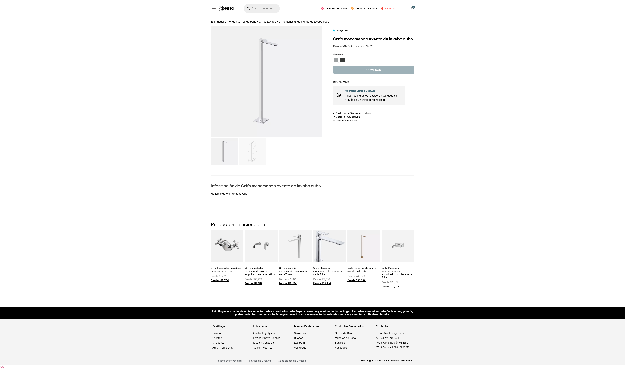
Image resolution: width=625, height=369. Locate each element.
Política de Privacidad (229, 360)
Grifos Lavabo (267, 21)
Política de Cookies (260, 360)
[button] (2, 367)
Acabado (338, 54)
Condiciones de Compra (292, 360)
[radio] (336, 60)
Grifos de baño (247, 21)
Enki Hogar (217, 21)
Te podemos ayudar (360, 91)
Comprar (373, 70)
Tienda (231, 21)
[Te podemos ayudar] (338, 95)
